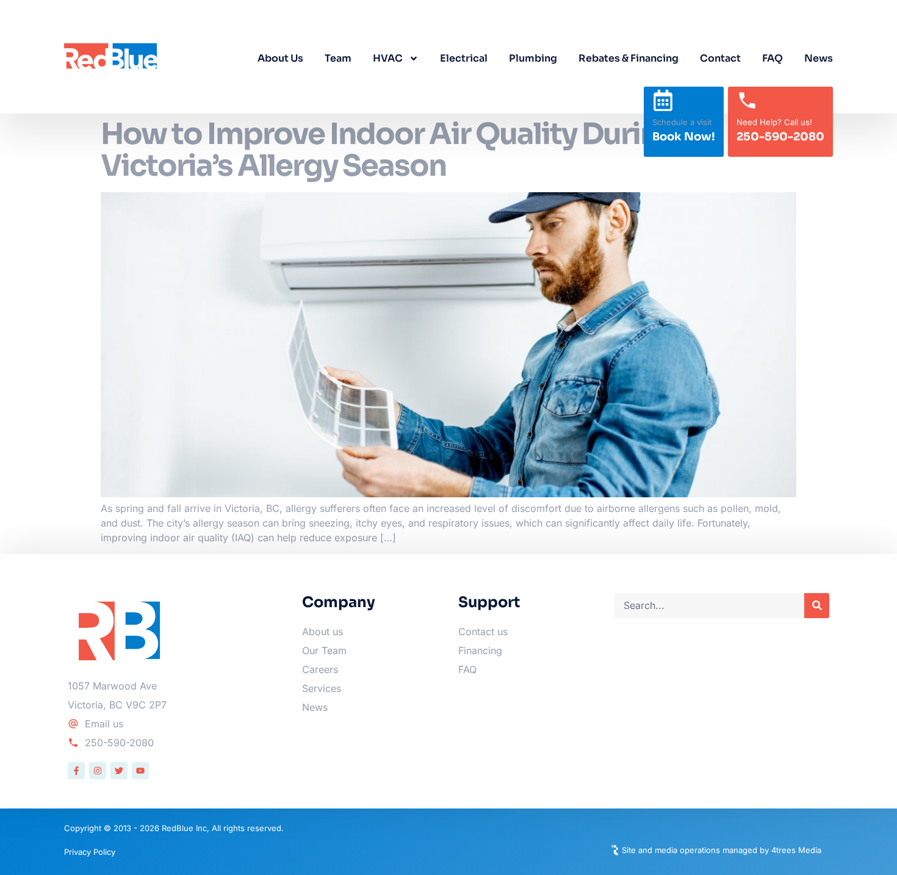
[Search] (816, 605)
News (818, 58)
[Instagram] (97, 770)
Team (338, 58)
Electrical (464, 58)
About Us (280, 58)
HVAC (388, 58)
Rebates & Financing (628, 58)
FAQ (772, 58)
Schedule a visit (681, 122)
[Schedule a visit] (663, 100)
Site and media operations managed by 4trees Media (721, 850)
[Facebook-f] (76, 770)
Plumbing (533, 58)
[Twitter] (119, 770)
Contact (720, 58)
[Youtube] (140, 770)
